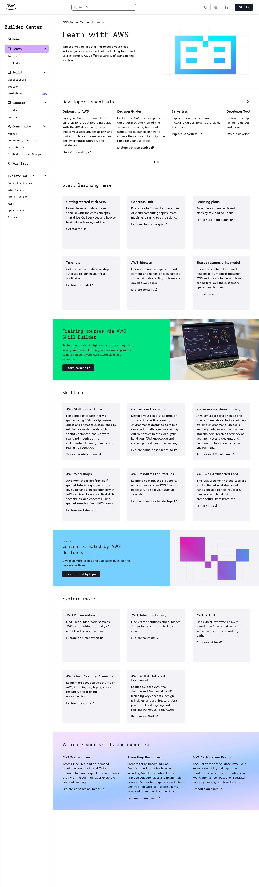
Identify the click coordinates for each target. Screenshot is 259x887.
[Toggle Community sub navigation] (44, 126)
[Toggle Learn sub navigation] (44, 48)
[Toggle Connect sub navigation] (44, 102)
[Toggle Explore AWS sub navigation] (44, 175)
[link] (99, 22)
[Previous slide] (242, 101)
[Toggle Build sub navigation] (44, 72)
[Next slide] (248, 101)
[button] (194, 7)
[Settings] (215, 7)
